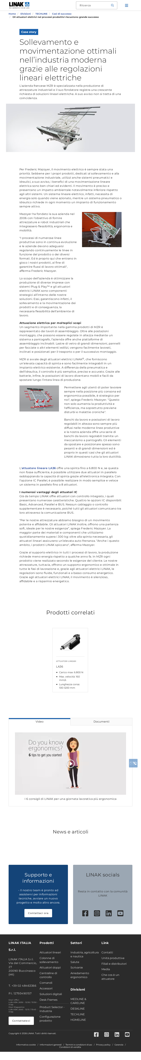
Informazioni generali (51, 1045)
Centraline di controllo (48, 975)
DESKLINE (77, 1008)
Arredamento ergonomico (79, 975)
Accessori (46, 988)
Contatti (107, 952)
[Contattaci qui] (133, 763)
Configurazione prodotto (50, 1018)
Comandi (46, 982)
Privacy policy (103, 1045)
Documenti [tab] (101, 721)
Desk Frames (48, 999)
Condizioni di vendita (70, 1047)
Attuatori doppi (50, 967)
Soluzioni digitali (51, 994)
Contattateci (21, 1020)
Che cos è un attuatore (110, 976)
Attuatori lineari (50, 952)
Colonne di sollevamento (49, 960)
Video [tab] (40, 721)
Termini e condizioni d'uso (79, 1045)
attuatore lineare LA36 (39, 468)
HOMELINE (78, 1019)
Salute (74, 962)
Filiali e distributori (114, 963)
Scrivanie (76, 967)
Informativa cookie (26, 1045)
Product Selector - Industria (52, 1009)
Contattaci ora (38, 913)
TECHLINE (77, 1014)
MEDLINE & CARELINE (78, 1001)
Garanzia (119, 1045)
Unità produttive (112, 958)
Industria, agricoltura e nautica (84, 954)
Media (105, 969)
